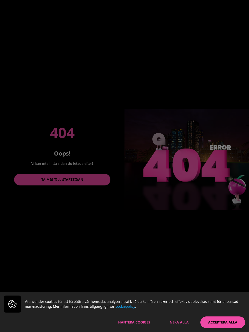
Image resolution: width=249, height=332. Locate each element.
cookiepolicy (125, 306)
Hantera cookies (134, 322)
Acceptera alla (222, 322)
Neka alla (179, 322)
